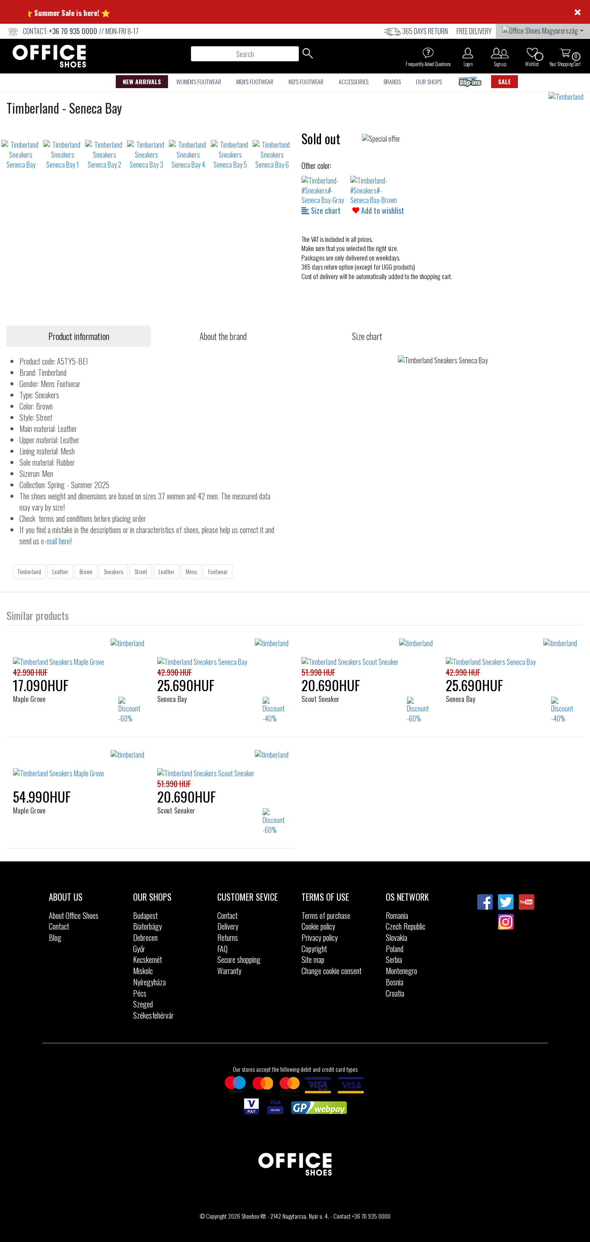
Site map (312, 959)
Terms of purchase (325, 915)
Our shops (429, 81)
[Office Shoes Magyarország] (543, 30)
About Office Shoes (73, 915)
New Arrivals (142, 81)
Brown (85, 571)
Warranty (229, 970)
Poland (394, 948)
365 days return (425, 31)
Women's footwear (198, 81)
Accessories (353, 81)
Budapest (145, 915)
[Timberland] (569, 97)
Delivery (227, 926)
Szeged (143, 1004)
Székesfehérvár (153, 1015)
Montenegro (401, 970)
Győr (139, 948)
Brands (392, 81)
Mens (191, 571)
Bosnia (394, 982)
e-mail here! (56, 540)
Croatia (395, 993)
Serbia (394, 959)
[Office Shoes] (49, 56)
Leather (60, 571)
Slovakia (396, 937)
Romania (397, 915)
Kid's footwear (306, 81)
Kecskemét (147, 959)
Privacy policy (319, 937)
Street (140, 571)
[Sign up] (500, 52)
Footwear (218, 571)
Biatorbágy (147, 926)
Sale (504, 81)
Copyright (314, 948)
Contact (59, 926)
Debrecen (145, 937)
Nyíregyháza (149, 982)
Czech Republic (405, 926)
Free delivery (474, 31)
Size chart (325, 210)
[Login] (468, 52)
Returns (227, 937)
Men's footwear (254, 81)
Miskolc (143, 970)
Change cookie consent (331, 970)
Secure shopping (238, 959)
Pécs (139, 993)
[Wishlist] (532, 52)
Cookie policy (318, 926)
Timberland (29, 571)
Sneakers (113, 571)
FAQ (222, 948)
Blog (55, 937)
